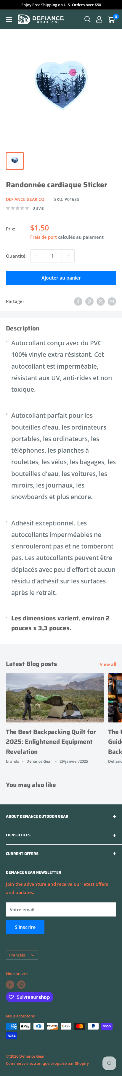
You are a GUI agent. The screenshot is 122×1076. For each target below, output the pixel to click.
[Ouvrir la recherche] (87, 19)
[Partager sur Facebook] (78, 301)
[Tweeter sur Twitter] (101, 301)
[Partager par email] (112, 301)
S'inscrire (25, 927)
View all (108, 664)
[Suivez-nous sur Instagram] (21, 984)
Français (17, 955)
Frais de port (43, 237)
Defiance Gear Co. (26, 199)
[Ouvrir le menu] (9, 19)
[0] (111, 19)
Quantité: (16, 256)
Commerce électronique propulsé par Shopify (47, 1063)
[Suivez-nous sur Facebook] (10, 984)
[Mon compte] (99, 19)
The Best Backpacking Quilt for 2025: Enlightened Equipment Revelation (51, 741)
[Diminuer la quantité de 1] (36, 256)
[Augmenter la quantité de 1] (68, 256)
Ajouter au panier (61, 278)
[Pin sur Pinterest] (89, 301)
